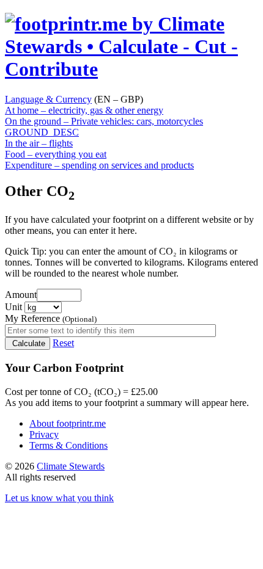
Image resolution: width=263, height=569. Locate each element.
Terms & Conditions (68, 445)
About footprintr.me (67, 423)
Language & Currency (48, 99)
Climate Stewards (71, 466)
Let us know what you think (59, 498)
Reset (63, 343)
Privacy (44, 434)
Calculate (27, 343)
